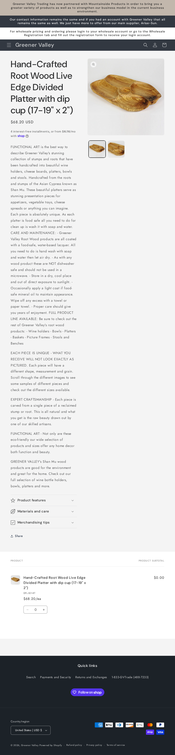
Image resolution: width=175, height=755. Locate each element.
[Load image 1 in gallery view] (97, 149)
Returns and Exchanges (91, 677)
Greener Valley (30, 745)
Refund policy (74, 745)
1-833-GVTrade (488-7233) (130, 677)
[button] (9, 45)
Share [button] (19, 536)
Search (31, 677)
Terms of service (116, 745)
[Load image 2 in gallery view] (116, 149)
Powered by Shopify (50, 745)
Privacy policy (94, 745)
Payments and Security (55, 677)
